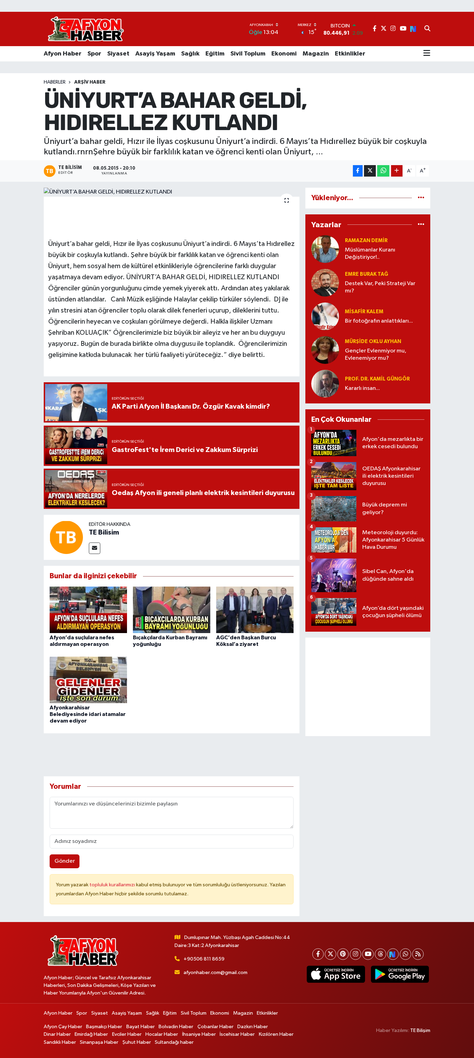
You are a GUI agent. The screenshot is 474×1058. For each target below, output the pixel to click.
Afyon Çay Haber (63, 1026)
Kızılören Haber (276, 1034)
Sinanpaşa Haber (99, 1042)
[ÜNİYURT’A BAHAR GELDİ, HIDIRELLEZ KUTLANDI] (171, 192)
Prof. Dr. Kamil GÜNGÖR (377, 379)
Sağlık (190, 54)
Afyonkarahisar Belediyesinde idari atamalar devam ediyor (88, 714)
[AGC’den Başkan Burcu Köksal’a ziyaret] (255, 610)
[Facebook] (318, 954)
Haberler (55, 82)
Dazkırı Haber (252, 1026)
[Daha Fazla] (397, 171)
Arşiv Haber (89, 82)
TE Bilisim (104, 532)
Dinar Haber (57, 1034)
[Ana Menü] (426, 53)
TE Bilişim (420, 1030)
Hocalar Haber (161, 1034)
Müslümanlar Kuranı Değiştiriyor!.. (370, 253)
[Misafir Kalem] (325, 316)
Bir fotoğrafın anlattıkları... (379, 321)
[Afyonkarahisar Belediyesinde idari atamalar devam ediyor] (88, 680)
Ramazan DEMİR (366, 240)
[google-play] (399, 974)
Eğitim (215, 54)
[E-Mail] (94, 548)
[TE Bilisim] (66, 537)
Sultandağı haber (174, 1042)
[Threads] (380, 954)
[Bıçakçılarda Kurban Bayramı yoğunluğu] (171, 610)
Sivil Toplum (247, 54)
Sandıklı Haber (60, 1042)
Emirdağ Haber (91, 1034)
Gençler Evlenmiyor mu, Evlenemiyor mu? (375, 354)
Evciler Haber (127, 1034)
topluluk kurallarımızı (113, 884)
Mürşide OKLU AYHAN (373, 341)
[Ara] (427, 29)
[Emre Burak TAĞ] (325, 282)
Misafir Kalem (364, 311)
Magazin (316, 54)
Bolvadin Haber (176, 1026)
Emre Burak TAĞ (366, 274)
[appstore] (335, 974)
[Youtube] (368, 954)
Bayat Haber (140, 1026)
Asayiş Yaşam (155, 54)
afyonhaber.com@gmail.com (215, 972)
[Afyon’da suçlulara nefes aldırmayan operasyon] (88, 610)
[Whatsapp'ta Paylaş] (383, 171)
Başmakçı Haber (104, 1026)
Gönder (64, 861)
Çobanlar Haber (215, 1026)
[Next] (393, 954)
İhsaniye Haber (199, 1034)
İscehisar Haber (237, 1034)
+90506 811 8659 (204, 959)
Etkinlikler (350, 54)
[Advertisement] (367, 686)
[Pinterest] (343, 954)
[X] (330, 954)
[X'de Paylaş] (370, 171)
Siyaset (118, 54)
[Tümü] (421, 198)
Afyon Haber (63, 54)
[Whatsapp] (405, 954)
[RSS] (418, 954)
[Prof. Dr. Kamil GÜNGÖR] (325, 383)
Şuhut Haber (136, 1042)
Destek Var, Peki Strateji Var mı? (380, 287)
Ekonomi (284, 54)
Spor (94, 54)
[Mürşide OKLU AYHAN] (325, 350)
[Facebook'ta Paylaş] (358, 171)
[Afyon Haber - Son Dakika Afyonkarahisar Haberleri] (86, 29)
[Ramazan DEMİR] (325, 249)
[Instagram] (355, 954)
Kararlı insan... (362, 388)
